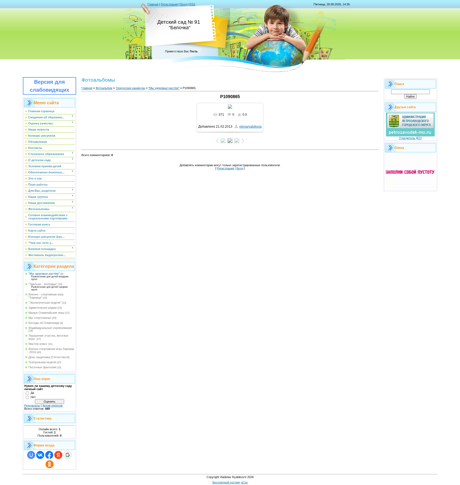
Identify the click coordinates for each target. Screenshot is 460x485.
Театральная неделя (42, 362)
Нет (33, 397)
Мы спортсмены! (39, 317)
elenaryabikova (250, 126)
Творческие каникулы (130, 88)
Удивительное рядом (42, 307)
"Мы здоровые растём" (44, 273)
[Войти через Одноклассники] (50, 464)
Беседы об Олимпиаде (43, 322)
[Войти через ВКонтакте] (40, 455)
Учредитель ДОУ (410, 138)
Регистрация (169, 4)
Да (32, 392)
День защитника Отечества (47, 357)
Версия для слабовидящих (49, 86)
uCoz (244, 482)
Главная (152, 4)
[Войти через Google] (67, 455)
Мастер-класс (37, 343)
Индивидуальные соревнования (50, 327)
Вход (183, 4)
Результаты (32, 405)
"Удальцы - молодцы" (42, 284)
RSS (192, 4)
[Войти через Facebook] (49, 455)
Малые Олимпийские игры (46, 312)
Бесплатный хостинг (226, 482)
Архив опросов (52, 405)
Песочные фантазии (42, 367)
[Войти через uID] (31, 455)
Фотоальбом (104, 88)
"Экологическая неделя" (44, 302)
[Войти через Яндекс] (58, 455)
